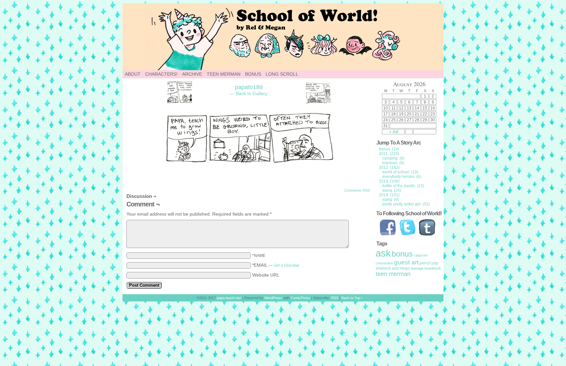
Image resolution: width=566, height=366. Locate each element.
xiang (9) (390, 199)
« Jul (393, 131)
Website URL (265, 275)
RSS (334, 298)
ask (383, 253)
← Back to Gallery (248, 93)
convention (384, 263)
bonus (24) (389, 149)
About (133, 74)
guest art (406, 262)
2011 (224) (389, 153)
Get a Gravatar (286, 265)
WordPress (273, 298)
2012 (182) (389, 167)
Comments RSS (357, 190)
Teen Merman (223, 74)
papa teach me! (319, 36)
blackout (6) (393, 163)
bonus (402, 254)
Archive (192, 74)
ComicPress (300, 298)
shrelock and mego (393, 268)
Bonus (253, 74)
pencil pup (429, 263)
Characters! (161, 74)
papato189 (249, 87)
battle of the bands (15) (403, 185)
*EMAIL (275, 265)
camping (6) (393, 158)
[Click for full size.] (249, 161)
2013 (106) (389, 181)
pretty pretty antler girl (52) (406, 204)
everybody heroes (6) (401, 176)
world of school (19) (400, 172)
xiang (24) (391, 190)
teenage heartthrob (426, 268)
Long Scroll (282, 74)
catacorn (421, 255)
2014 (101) (389, 195)
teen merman (393, 274)
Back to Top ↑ (352, 298)
